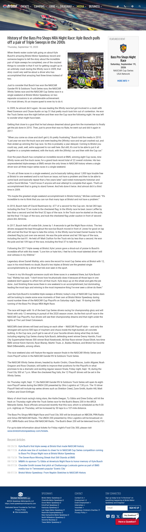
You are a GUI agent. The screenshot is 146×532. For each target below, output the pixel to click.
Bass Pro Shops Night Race (123, 59)
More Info (122, 81)
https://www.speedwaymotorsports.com (20, 503)
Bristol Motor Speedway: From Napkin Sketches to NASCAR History (52, 472)
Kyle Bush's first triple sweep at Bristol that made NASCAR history (51, 446)
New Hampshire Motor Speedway (54, 515)
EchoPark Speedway (49, 505)
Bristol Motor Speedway (51, 498)
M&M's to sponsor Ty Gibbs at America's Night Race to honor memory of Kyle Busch (61, 461)
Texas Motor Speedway (50, 522)
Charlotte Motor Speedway (52, 500)
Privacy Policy (20, 510)
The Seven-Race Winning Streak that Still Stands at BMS (47, 457)
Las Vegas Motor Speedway (52, 510)
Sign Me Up (134, 508)
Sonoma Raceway (48, 520)
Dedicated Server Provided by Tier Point (20, 507)
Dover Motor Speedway (50, 502)
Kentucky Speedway (49, 507)
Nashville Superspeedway (51, 512)
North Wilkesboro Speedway (52, 517)
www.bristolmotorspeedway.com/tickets (27, 430)
